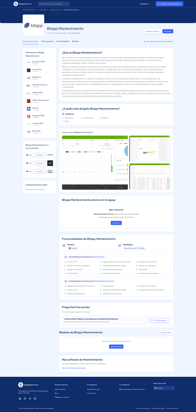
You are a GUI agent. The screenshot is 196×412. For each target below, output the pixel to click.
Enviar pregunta (160, 320)
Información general (31, 41)
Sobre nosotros (60, 389)
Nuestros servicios (93, 389)
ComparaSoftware (29, 10)
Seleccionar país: (159, 383)
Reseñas (75, 41)
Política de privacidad (158, 408)
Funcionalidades (63, 41)
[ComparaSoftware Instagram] (35, 398)
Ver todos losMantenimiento (74, 368)
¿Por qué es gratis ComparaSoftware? (159, 41)
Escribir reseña (75, 33)
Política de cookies (172, 408)
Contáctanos (124, 385)
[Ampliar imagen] (95, 163)
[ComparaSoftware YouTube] (25, 398)
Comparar (41, 155)
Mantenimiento (55, 10)
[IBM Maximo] (50, 171)
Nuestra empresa (61, 385)
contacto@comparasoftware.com (133, 389)
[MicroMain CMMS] (50, 155)
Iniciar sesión (91, 393)
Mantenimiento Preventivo (35, 189)
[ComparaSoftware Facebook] (30, 398)
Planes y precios (47, 41)
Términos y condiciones (142, 408)
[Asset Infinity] (50, 163)
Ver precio (168, 31)
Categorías (144, 4)
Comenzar (116, 223)
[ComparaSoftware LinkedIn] (20, 398)
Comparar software (152, 31)
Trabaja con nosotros (62, 397)
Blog (56, 393)
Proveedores (92, 385)
